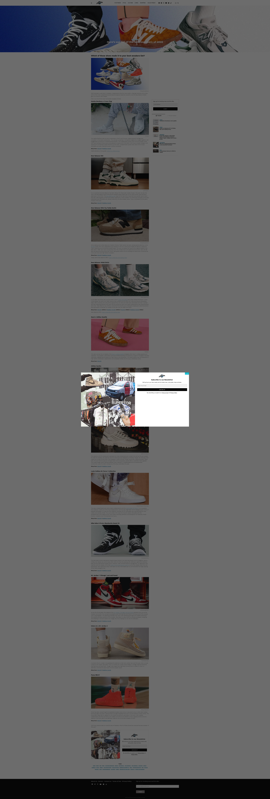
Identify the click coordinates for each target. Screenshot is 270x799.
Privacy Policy (174, 392)
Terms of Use (165, 392)
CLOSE (186, 373)
